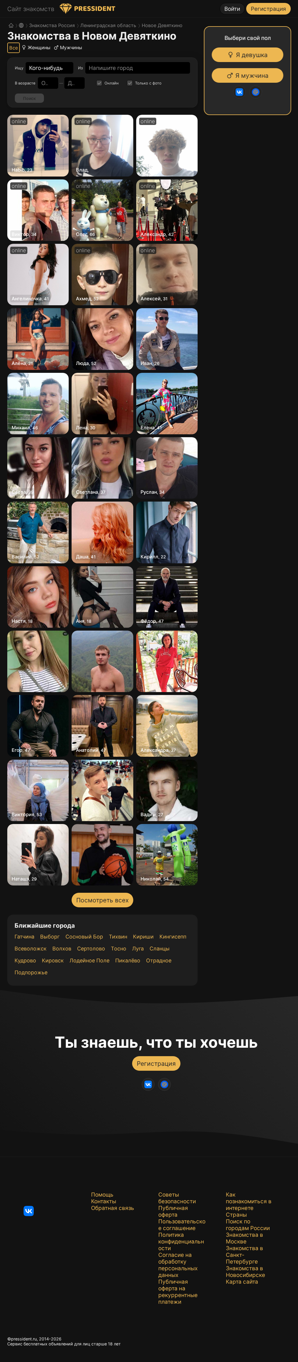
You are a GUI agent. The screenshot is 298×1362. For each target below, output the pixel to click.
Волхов (61, 948)
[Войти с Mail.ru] (255, 92)
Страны (236, 1214)
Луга (138, 948)
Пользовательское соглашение (181, 1225)
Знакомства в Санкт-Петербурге (244, 1255)
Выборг (50, 937)
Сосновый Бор (84, 937)
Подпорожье (31, 972)
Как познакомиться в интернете (249, 1201)
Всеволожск (31, 948)
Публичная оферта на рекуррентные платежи (178, 1291)
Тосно (118, 948)
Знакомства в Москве (244, 1238)
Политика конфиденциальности (181, 1242)
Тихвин (118, 937)
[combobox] (46, 68)
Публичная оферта (173, 1211)
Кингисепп (172, 937)
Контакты (103, 1201)
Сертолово (91, 948)
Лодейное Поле (89, 960)
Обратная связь (112, 1208)
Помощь (102, 1194)
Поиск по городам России (248, 1225)
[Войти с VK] (239, 92)
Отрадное (158, 960)
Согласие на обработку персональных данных (178, 1265)
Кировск (53, 960)
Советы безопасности (177, 1198)
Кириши (143, 937)
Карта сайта (242, 1281)
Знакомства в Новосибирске (245, 1271)
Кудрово (25, 960)
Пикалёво (127, 960)
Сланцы (160, 948)
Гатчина (24, 937)
